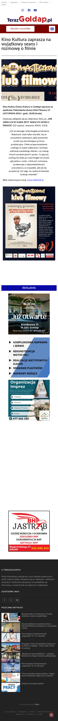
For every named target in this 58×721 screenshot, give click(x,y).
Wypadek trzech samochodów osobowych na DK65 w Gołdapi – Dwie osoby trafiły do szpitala (38, 646)
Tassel (37, 704)
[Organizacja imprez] (29, 419)
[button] (52, 29)
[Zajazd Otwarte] (29, 333)
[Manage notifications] (51, 715)
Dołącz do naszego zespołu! (33, 683)
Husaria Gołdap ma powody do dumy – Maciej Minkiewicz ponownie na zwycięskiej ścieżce (39, 626)
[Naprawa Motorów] (29, 376)
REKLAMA (29, 288)
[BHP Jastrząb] (29, 550)
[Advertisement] (29, 444)
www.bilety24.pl (35, 180)
